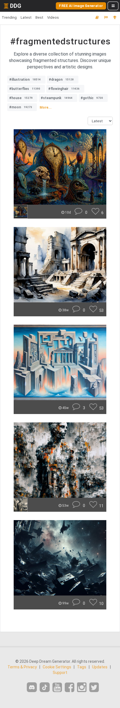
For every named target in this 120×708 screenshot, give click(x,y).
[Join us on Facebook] (69, 687)
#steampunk (57, 98)
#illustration (25, 80)
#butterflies (24, 89)
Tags (81, 667)
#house (21, 98)
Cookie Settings (57, 667)
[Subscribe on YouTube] (57, 687)
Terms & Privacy (22, 667)
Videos (53, 17)
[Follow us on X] (94, 687)
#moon (20, 107)
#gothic (92, 98)
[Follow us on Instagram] (82, 687)
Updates (99, 667)
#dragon (61, 80)
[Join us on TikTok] (45, 687)
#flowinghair (64, 89)
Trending (9, 17)
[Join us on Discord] (32, 687)
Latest (26, 17)
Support (60, 672)
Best (39, 17)
